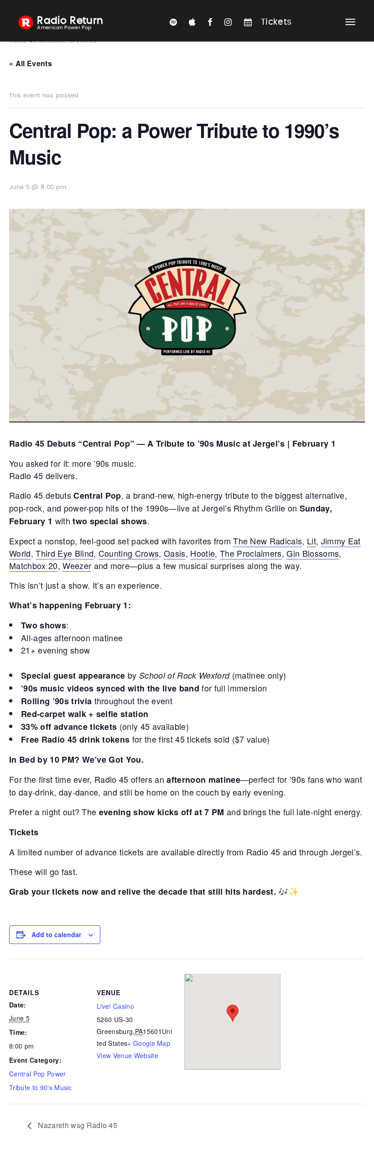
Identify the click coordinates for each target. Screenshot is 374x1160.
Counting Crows (129, 553)
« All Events (30, 63)
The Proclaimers (251, 553)
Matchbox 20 (33, 565)
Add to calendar (56, 934)
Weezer (76, 565)
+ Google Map (148, 1043)
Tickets (276, 22)
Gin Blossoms (312, 553)
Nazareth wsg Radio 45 (76, 1125)
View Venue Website (127, 1055)
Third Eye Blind (65, 553)
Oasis (175, 553)
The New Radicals (267, 541)
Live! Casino (115, 1006)
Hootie (202, 553)
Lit (311, 541)
